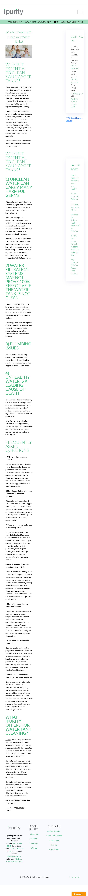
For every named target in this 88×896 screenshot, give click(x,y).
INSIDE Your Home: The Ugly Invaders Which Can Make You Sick (75, 245)
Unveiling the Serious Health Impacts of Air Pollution (75, 222)
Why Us (34, 848)
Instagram (20, 808)
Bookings (34, 843)
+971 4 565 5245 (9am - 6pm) (39, 22)
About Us (34, 834)
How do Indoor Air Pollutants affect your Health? (75, 182)
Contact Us (34, 839)
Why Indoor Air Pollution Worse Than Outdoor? (75, 266)
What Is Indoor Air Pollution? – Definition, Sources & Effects (75, 201)
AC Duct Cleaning (54, 831)
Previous (71, 137)
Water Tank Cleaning (54, 835)
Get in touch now (12, 800)
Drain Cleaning (54, 849)
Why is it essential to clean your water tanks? (19, 36)
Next (79, 137)
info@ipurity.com (14, 22)
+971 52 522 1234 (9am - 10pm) (69, 22)
